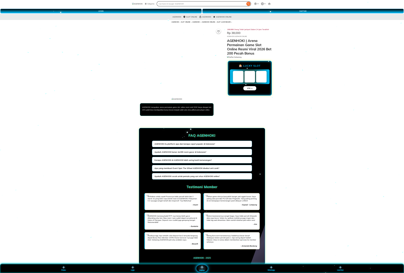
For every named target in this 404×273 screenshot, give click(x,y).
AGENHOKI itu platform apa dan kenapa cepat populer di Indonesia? (184, 144)
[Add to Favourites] (218, 31)
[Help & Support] (256, 3)
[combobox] (201, 3)
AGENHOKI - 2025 (202, 258)
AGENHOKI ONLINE (208, 22)
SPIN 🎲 (250, 88)
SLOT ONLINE (185, 22)
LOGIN (101, 11)
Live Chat (340, 270)
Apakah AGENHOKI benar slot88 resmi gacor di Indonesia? (180, 152)
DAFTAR (303, 11)
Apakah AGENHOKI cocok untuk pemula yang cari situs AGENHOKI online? (187, 176)
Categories (150, 4)
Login (133, 270)
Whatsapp (271, 270)
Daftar (202, 270)
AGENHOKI (175, 22)
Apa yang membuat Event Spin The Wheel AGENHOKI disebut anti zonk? (186, 168)
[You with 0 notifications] (263, 3)
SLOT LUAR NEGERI (224, 22)
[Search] (248, 3)
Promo (63, 270)
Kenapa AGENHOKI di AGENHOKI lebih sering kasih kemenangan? (183, 160)
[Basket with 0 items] (269, 3)
